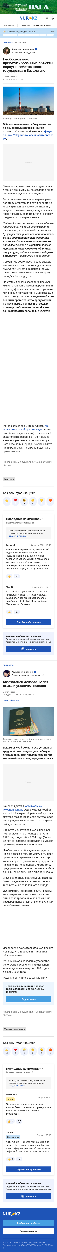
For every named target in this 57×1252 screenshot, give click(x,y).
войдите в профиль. (18, 536)
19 (7, 1053)
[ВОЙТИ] (53, 18)
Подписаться (28, 999)
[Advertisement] (28, 162)
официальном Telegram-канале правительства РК (28, 135)
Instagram (31, 649)
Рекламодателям (28, 1231)
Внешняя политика (42, 25)
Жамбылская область (14, 1029)
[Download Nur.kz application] (28, 7)
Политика (8, 25)
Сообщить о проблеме (28, 1223)
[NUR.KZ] (28, 18)
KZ (46, 18)
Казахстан (25, 25)
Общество (8, 665)
